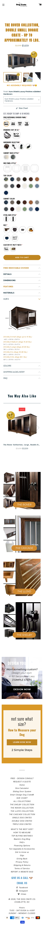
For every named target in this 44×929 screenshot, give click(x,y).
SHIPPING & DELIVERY (14, 372)
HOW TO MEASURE (22, 832)
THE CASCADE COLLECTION (22, 814)
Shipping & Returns (22, 865)
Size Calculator (22, 788)
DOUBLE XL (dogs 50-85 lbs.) (15, 352)
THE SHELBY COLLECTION (22, 804)
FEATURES (8, 287)
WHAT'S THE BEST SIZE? (22, 829)
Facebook (23, 887)
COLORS (7, 366)
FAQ (5, 378)
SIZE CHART (22, 798)
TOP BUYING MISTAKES (22, 836)
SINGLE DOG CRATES (22, 817)
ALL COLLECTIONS (22, 801)
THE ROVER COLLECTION (22, 808)
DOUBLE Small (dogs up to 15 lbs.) (17, 337)
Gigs (22, 855)
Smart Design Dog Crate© (22, 795)
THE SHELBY (24, 634)
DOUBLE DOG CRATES (22, 821)
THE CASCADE (24, 548)
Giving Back (22, 859)
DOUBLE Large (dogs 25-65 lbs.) (16, 347)
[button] (37, 60)
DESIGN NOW (22, 689)
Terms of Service (22, 868)
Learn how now (22, 742)
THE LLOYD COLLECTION (22, 811)
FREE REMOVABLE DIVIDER (16, 268)
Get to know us (22, 852)
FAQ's (22, 842)
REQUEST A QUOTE (22, 781)
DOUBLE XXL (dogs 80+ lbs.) (15, 357)
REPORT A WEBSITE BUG (22, 872)
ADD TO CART (22, 257)
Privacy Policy (22, 862)
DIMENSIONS (9, 280)
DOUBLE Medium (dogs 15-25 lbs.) (17, 342)
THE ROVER (24, 504)
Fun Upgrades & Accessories (22, 849)
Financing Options (22, 845)
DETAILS (7, 274)
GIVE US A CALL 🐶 (22, 878)
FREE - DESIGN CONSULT (22, 778)
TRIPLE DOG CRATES (22, 824)
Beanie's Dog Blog (22, 839)
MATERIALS (8, 293)
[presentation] (38, 427)
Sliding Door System (22, 791)
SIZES (6, 299)
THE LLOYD (24, 591)
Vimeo (23, 894)
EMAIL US (22, 883)
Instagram (23, 891)
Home (22, 785)
